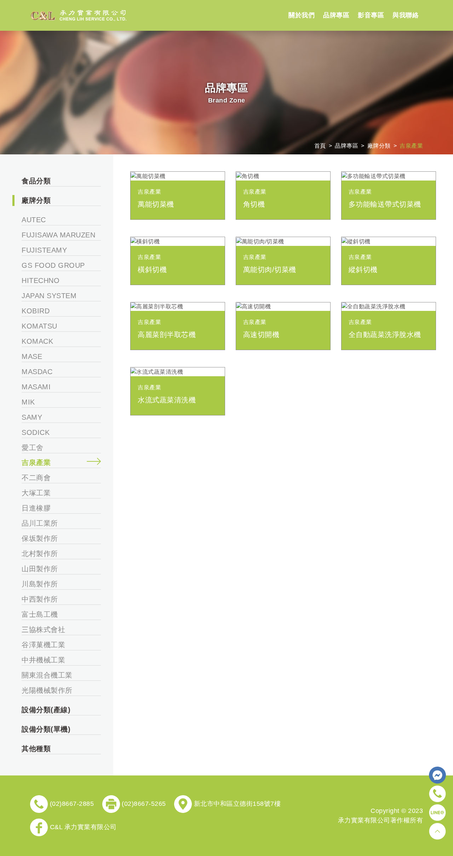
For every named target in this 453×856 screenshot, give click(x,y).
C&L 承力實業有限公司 (82, 827)
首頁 (320, 146)
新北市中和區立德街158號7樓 (236, 803)
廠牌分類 (379, 146)
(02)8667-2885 (71, 803)
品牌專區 (346, 146)
